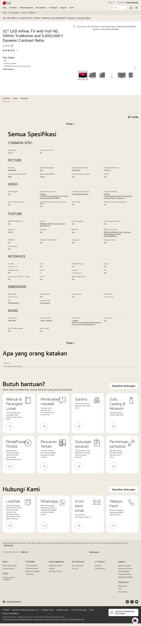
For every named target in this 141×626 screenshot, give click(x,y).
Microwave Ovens (55, 571)
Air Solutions (41, 8)
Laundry (52, 568)
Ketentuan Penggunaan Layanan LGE (25, 610)
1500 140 (24, 552)
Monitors (98, 566)
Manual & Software (125, 568)
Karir (120, 589)
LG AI (71, 8)
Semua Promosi (8, 568)
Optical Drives (100, 568)
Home (5, 13)
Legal (91, 610)
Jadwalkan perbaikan (125, 577)
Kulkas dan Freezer (56, 566)
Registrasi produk (124, 566)
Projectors (30, 574)
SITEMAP (6, 610)
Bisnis (110, 2)
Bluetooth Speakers (33, 571)
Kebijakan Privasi (48, 610)
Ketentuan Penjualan (79, 610)
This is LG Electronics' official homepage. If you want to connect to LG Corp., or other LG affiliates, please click (43, 619)
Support (63, 8)
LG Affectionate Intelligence (9, 578)
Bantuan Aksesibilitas (10, 613)
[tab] (6, 98)
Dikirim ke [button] (129, 2)
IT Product (53, 8)
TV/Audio (13, 8)
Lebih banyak (8, 69)
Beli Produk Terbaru (10, 566)
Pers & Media (123, 592)
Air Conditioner (77, 566)
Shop (5, 8)
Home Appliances (26, 8)
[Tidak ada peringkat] (9, 50)
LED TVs (24, 13)
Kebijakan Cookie (62, 610)
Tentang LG (123, 582)
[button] (118, 8)
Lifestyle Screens (32, 568)
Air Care (75, 568)
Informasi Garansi (124, 574)
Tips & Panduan (123, 571)
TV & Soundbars (14, 13)
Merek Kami (122, 586)
